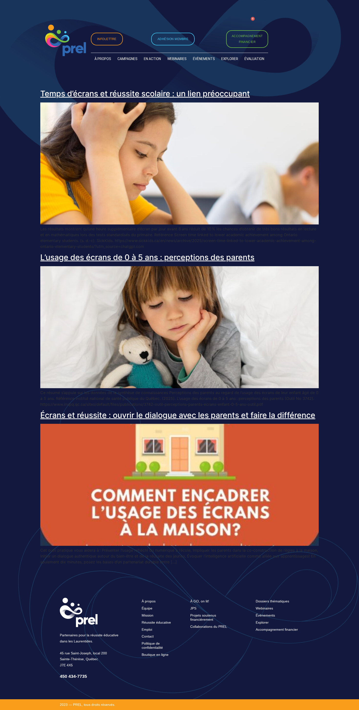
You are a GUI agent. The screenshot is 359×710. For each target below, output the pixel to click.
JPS (193, 608)
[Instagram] (204, 23)
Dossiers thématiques (272, 601)
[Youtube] (238, 23)
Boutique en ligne (155, 655)
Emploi (147, 629)
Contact (148, 636)
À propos (103, 59)
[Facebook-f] (216, 23)
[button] (263, 23)
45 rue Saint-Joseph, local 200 (83, 653)
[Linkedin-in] (227, 23)
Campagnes (127, 59)
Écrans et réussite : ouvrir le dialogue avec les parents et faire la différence (177, 415)
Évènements (204, 59)
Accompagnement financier (277, 629)
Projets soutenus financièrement (203, 617)
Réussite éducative (156, 622)
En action (152, 59)
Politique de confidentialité (152, 645)
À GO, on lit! (199, 601)
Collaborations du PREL (208, 627)
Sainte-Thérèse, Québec (79, 659)
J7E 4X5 (66, 665)
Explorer (229, 59)
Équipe (147, 608)
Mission (147, 615)
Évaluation (254, 59)
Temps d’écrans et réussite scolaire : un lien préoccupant (145, 93)
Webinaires (177, 59)
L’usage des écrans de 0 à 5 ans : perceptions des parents (147, 257)
